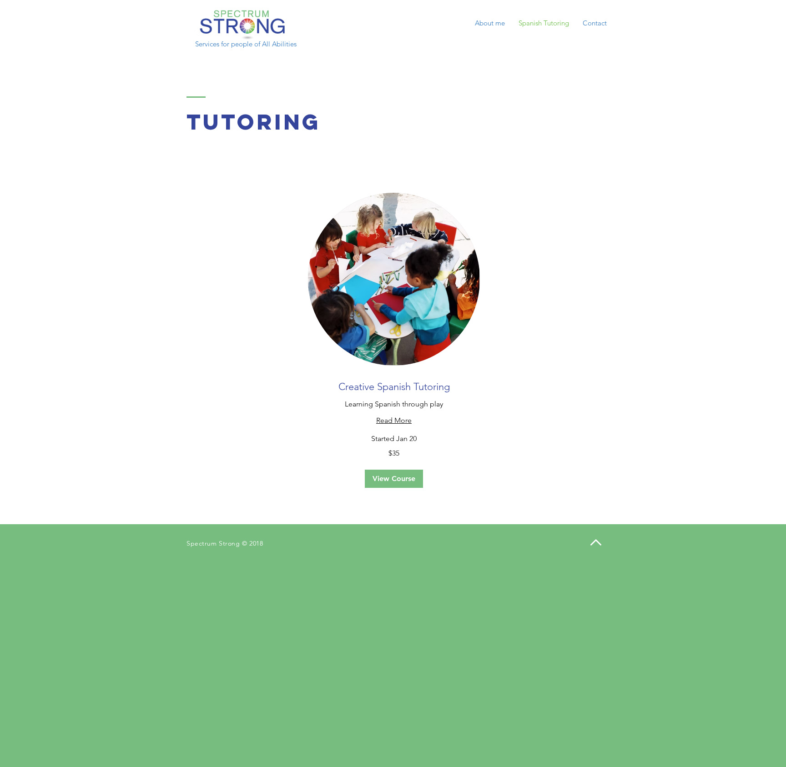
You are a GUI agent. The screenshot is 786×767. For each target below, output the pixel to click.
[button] (394, 479)
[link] (393, 386)
